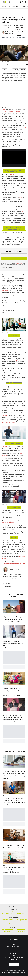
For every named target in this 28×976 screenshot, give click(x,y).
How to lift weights (20, 911)
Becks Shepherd (9, 33)
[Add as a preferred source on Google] (14, 964)
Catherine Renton (11, 31)
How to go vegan (20, 913)
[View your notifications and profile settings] (20, 2)
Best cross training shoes (7, 923)
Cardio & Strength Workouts (13, 13)
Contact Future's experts (14, 946)
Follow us (16, 69)
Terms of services (17, 261)
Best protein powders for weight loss (20, 920)
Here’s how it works (13, 38)
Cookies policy (14, 953)
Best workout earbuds (20, 923)
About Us (14, 944)
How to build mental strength (7, 913)
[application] (14, 157)
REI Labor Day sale (13, 6)
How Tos (19, 35)
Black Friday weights (21, 929)
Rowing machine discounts (7, 929)
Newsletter (23, 69)
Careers (14, 955)
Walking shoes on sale (20, 931)
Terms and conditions (14, 948)
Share (5, 69)
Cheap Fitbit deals (7, 931)
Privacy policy (14, 951)
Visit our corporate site (18, 970)
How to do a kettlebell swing (7, 911)
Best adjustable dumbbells (7, 919)
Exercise (4, 13)
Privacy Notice (19, 263)
